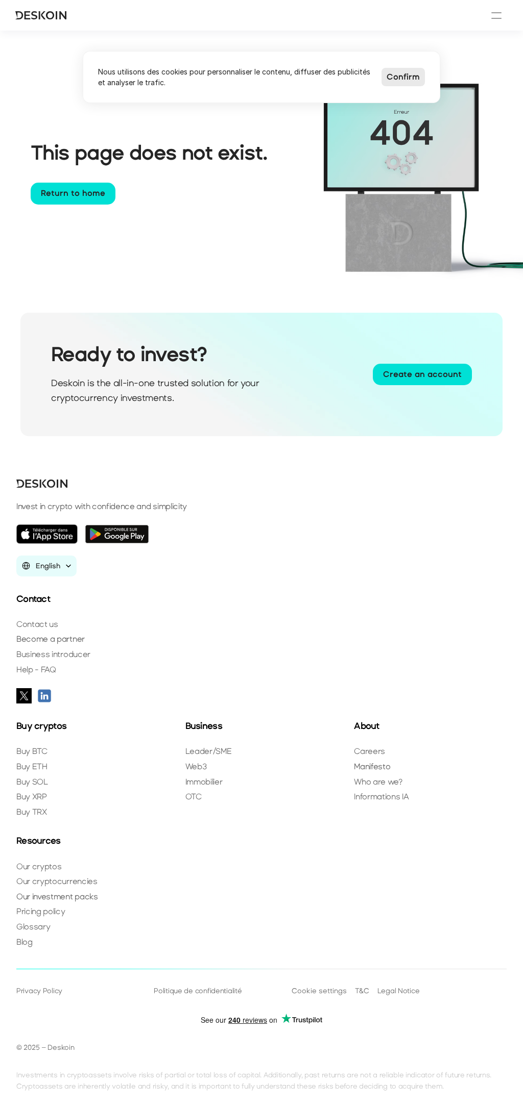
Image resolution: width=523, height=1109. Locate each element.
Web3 (196, 766)
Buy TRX (31, 812)
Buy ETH (31, 766)
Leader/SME (208, 751)
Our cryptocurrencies (57, 881)
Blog (24, 942)
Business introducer (53, 654)
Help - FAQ (36, 669)
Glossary (33, 926)
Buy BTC (31, 751)
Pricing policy (40, 911)
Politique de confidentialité (198, 991)
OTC (193, 796)
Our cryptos (38, 866)
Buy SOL (32, 781)
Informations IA (381, 796)
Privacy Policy (39, 991)
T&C (362, 991)
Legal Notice (398, 991)
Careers (369, 751)
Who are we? (378, 781)
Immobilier (204, 781)
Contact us (37, 624)
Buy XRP (31, 796)
